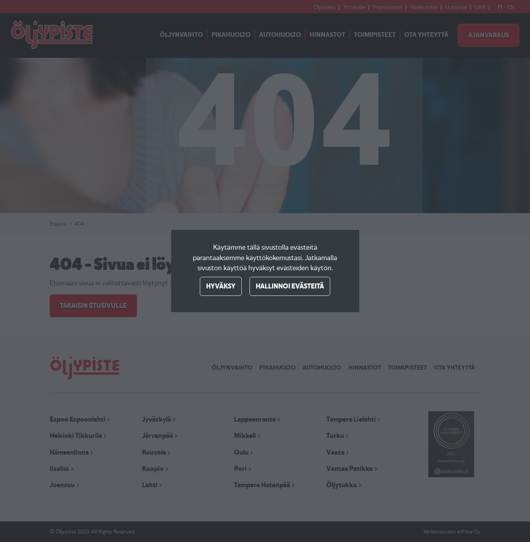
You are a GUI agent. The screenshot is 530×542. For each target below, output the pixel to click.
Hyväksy (221, 286)
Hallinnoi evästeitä (290, 286)
